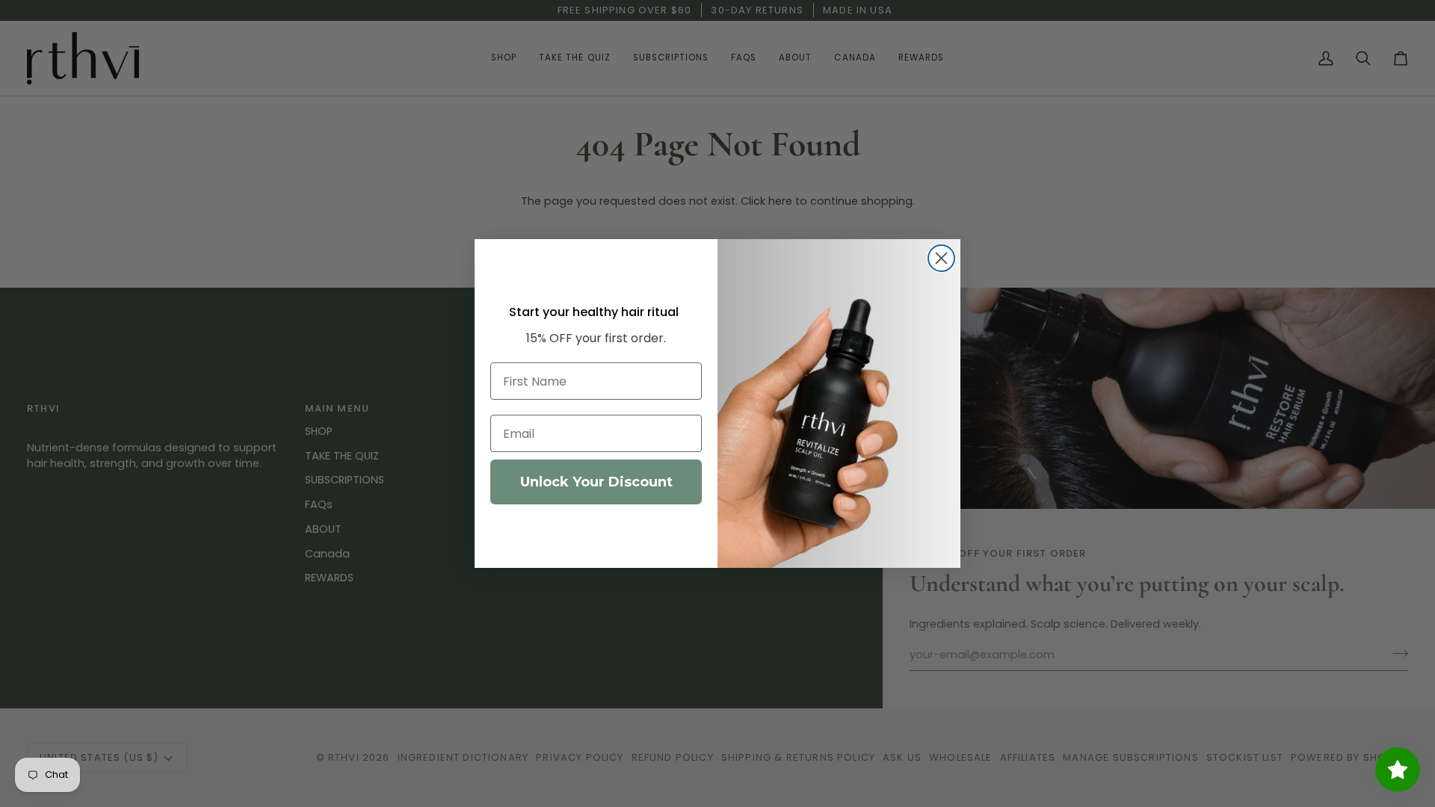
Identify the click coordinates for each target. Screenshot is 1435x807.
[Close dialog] (941, 258)
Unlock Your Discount (596, 482)
